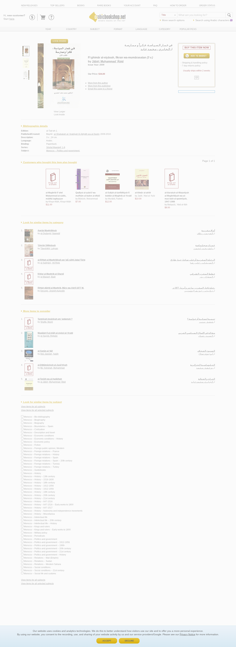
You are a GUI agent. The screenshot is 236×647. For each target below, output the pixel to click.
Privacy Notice (187, 634)
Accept (106, 641)
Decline (129, 641)
